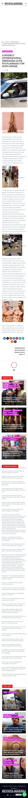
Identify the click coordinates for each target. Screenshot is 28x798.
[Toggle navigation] (2, 3)
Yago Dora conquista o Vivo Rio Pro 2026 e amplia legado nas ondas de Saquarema (13, 477)
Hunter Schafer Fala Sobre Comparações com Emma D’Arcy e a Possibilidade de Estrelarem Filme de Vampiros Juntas (13, 668)
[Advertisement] (14, 22)
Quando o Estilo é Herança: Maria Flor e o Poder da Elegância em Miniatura (13, 453)
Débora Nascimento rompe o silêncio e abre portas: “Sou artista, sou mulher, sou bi (13, 550)
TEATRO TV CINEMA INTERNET (10, 387)
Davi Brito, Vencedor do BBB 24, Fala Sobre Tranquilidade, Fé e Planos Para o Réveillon (13, 588)
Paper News (21, 786)
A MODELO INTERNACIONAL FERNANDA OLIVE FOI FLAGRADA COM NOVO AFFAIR (13, 61)
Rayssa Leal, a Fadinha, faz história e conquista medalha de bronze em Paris (12, 645)
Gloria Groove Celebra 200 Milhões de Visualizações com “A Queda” (12, 662)
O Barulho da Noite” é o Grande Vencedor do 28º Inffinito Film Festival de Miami (13, 616)
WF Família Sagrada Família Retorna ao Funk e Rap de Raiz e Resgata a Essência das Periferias (13, 628)
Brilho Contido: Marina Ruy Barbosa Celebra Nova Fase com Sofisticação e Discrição (13, 544)
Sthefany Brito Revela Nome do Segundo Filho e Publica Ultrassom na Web (14, 675)
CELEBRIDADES (7, 383)
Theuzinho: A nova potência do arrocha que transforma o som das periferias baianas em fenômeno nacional (13, 577)
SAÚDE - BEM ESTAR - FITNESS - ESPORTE (13, 717)
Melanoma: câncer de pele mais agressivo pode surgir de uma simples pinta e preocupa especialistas (13, 483)
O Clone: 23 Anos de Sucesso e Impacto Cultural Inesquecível (12, 583)
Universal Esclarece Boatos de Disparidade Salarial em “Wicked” (13, 594)
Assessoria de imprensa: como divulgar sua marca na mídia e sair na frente (13, 471)
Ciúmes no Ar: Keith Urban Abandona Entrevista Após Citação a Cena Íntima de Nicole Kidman (13, 538)
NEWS (4, 385)
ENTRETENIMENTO (7, 51)
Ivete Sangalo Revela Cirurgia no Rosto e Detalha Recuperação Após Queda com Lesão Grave (13, 490)
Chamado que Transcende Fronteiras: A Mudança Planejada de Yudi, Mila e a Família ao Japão (12, 400)
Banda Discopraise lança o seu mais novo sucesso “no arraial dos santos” (12, 622)
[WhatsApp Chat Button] (24, 794)
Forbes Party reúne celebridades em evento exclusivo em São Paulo (13, 599)
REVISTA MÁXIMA (14, 3)
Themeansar (14, 788)
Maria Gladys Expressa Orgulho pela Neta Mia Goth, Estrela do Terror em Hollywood (14, 657)
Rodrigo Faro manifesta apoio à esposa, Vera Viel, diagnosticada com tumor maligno (13, 604)
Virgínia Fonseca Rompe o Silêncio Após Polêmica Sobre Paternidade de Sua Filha (12, 639)
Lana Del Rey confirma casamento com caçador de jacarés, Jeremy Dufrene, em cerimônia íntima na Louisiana (12, 610)
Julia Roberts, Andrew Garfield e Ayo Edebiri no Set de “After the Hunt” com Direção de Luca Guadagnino (13, 651)
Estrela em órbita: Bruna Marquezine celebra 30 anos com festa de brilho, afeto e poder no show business (13, 427)
